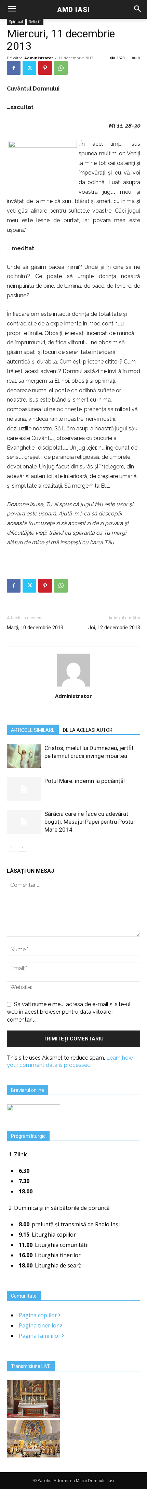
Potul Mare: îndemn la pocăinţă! (84, 780)
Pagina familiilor (40, 1335)
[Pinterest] (45, 68)
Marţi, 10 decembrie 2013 (35, 627)
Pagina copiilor (38, 1315)
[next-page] (22, 847)
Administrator (38, 57)
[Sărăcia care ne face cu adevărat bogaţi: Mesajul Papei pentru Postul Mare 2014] (24, 822)
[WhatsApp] (61, 68)
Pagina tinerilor (39, 1325)
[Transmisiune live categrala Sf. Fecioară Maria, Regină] (33, 1455)
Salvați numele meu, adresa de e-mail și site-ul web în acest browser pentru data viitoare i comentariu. (69, 1012)
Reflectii (35, 21)
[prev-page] (11, 847)
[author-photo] (73, 686)
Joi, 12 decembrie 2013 (114, 627)
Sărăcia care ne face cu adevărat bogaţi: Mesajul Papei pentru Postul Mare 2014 (89, 821)
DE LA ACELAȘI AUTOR (87, 730)
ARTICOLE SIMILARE (33, 730)
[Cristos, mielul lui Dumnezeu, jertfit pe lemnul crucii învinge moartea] (24, 756)
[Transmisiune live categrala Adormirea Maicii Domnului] (33, 1416)
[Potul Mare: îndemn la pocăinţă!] (24, 789)
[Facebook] (14, 68)
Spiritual (16, 21)
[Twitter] (29, 68)
